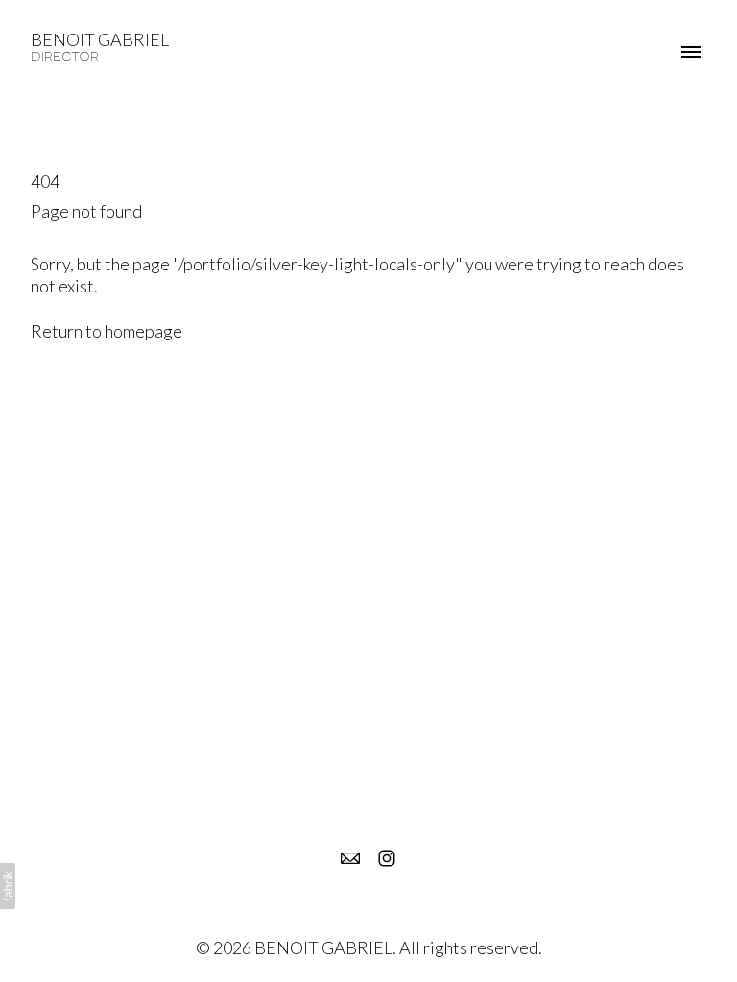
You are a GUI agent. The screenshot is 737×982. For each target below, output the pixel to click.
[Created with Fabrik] (7, 886)
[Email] (350, 858)
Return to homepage (106, 330)
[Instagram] (386, 858)
